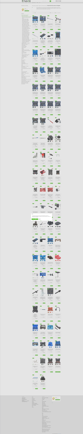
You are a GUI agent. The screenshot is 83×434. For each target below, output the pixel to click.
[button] (34, 219)
